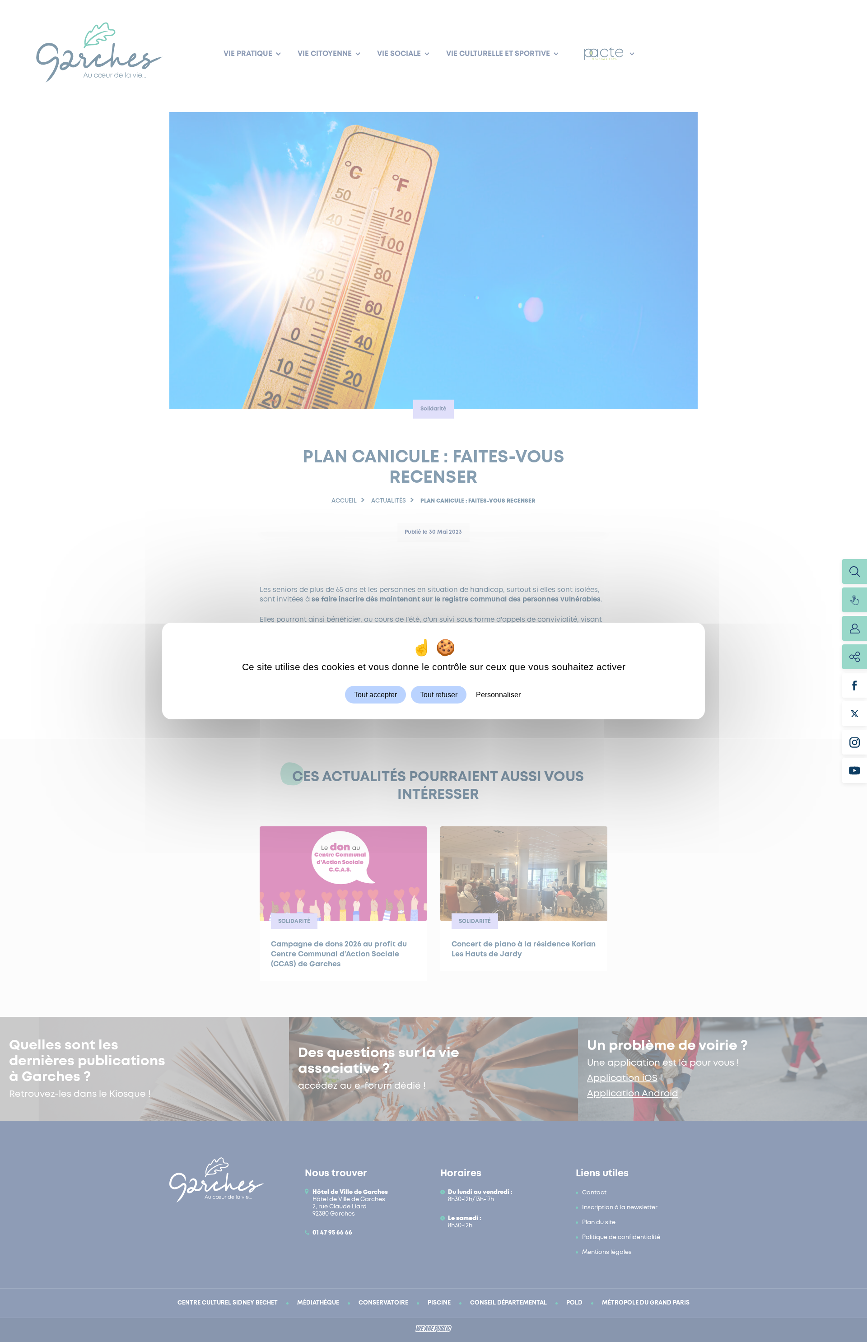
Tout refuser (438, 695)
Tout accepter (375, 695)
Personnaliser (498, 695)
